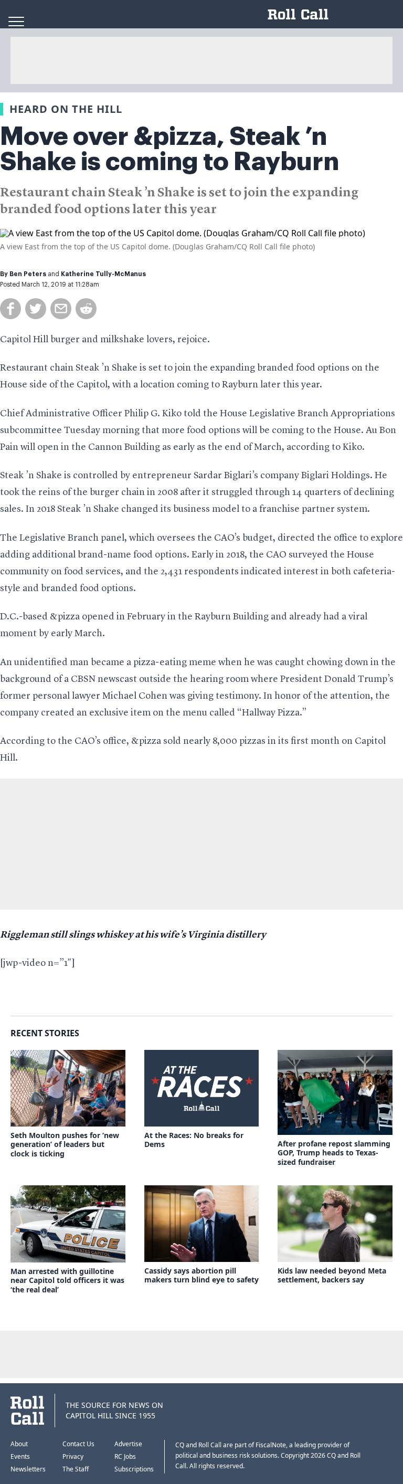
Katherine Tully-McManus (103, 274)
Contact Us (78, 1443)
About (19, 1443)
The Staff (75, 1469)
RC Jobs (125, 1456)
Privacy (72, 1456)
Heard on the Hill (65, 109)
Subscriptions (134, 1469)
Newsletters (28, 1469)
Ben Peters (27, 274)
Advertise (128, 1443)
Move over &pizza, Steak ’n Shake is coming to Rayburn (169, 149)
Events (20, 1456)
